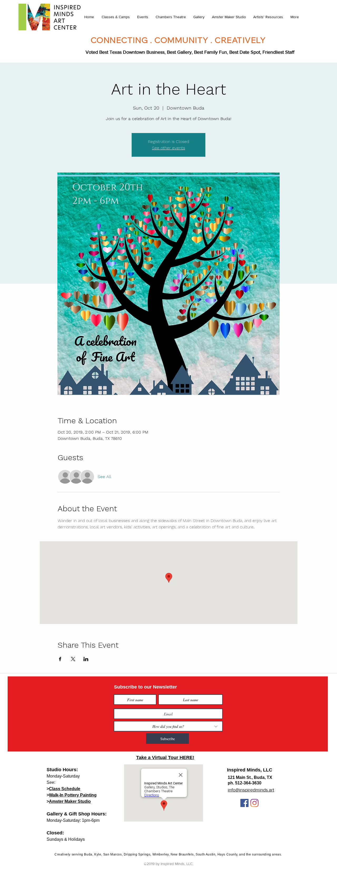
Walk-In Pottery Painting (73, 795)
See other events (168, 147)
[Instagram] (254, 803)
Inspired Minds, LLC (249, 770)
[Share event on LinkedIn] (85, 659)
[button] (115, 16)
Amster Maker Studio (70, 801)
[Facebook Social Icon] (244, 803)
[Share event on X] (73, 659)
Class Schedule (64, 789)
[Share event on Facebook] (60, 659)
